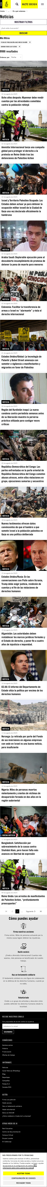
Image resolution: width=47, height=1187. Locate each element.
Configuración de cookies (23, 1178)
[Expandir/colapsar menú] (42, 4)
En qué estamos (19, 11)
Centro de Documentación (11, 1132)
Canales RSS (6, 1087)
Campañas (6, 1080)
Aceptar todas (23, 1173)
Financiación (6, 1052)
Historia (5, 1048)
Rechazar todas (23, 1183)
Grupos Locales (7, 1138)
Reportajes (6, 1077)
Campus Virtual (7, 1135)
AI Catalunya (6, 1142)
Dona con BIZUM (8, 1113)
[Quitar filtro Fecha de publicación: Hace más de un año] (29, 42)
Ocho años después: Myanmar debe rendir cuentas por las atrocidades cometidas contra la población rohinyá (22, 101)
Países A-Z (6, 1084)
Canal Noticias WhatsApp (11, 1071)
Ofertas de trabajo (8, 1055)
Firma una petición (9, 1100)
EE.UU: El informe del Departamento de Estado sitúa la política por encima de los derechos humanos (22, 690)
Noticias (5, 1067)
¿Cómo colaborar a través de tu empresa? (16, 1116)
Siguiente (29, 911)
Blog (3, 1074)
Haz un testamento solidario (12, 1106)
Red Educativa (7, 1128)
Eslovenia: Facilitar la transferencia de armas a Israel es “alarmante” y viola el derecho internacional (21, 310)
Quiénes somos (7, 1045)
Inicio (2, 11)
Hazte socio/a (29, 4)
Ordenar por (4, 57)
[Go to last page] (40, 911)
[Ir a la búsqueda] (17, 4)
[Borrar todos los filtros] (19, 46)
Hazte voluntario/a (8, 1109)
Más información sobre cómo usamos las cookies (20, 1167)
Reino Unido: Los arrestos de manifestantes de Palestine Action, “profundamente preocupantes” (23, 899)
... (8, 11)
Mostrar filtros (23, 22)
